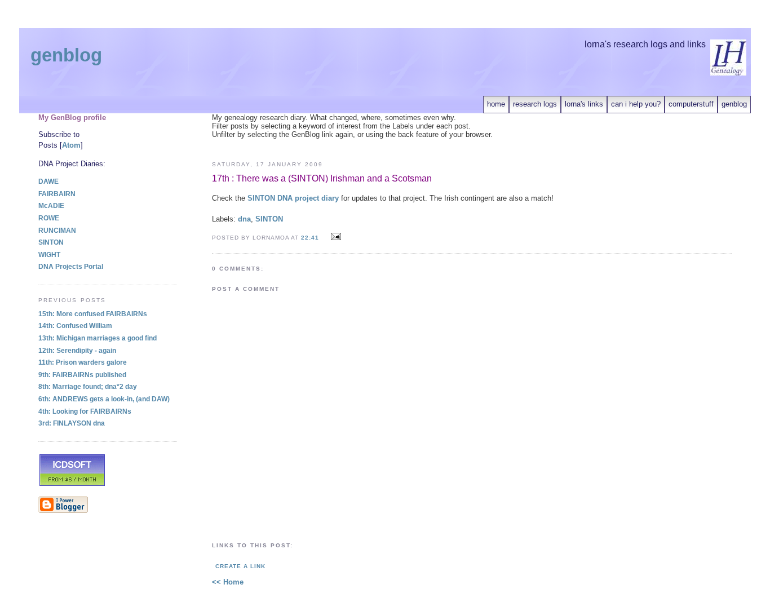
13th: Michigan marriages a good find (97, 338)
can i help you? (636, 104)
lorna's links (584, 104)
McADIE (51, 206)
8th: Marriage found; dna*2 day (87, 387)
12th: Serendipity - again (77, 351)
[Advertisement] (472, 143)
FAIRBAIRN (57, 194)
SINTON (269, 219)
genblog (734, 104)
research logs (535, 104)
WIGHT (49, 255)
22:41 (311, 237)
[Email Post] (334, 237)
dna (244, 219)
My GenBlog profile (72, 117)
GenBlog (66, 55)
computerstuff (691, 104)
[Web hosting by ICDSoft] (72, 484)
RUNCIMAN (57, 230)
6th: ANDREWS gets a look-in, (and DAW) (104, 399)
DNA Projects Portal (70, 267)
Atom (71, 145)
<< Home (228, 582)
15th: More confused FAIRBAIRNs (92, 314)
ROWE (48, 218)
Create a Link (240, 566)
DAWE (48, 181)
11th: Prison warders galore (82, 362)
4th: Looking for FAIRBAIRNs (84, 411)
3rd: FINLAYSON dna (71, 423)
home (496, 104)
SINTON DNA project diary (293, 198)
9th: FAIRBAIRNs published (82, 375)
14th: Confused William (75, 326)
